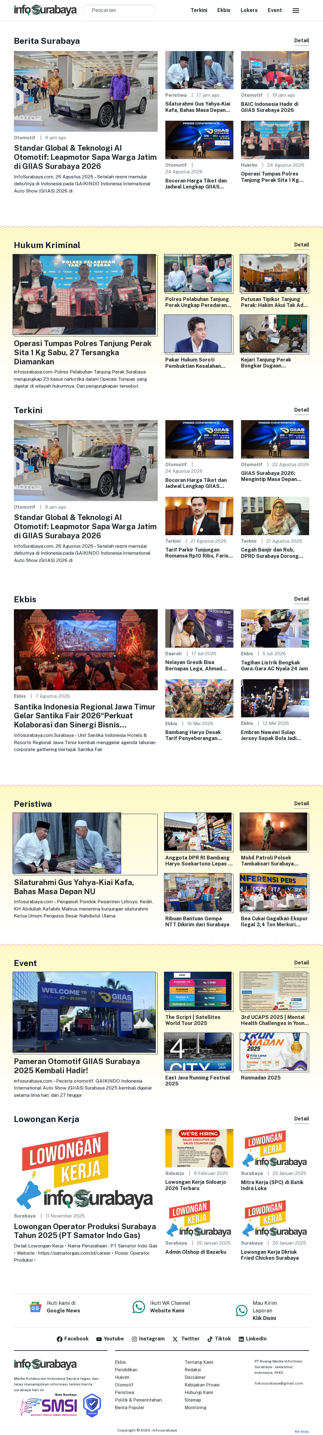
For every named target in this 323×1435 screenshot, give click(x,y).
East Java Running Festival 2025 (197, 1081)
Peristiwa (176, 95)
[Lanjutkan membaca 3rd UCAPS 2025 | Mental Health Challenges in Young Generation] (275, 992)
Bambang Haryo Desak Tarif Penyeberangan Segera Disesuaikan (193, 735)
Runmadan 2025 (261, 1078)
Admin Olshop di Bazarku (195, 1252)
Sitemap (193, 1400)
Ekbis (224, 10)
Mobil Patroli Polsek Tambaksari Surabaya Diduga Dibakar (267, 861)
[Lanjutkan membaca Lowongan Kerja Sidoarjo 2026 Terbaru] (199, 1148)
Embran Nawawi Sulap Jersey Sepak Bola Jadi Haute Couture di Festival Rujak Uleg (272, 735)
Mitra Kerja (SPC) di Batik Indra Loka (272, 1185)
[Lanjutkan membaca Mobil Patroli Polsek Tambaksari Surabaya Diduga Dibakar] (275, 833)
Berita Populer (129, 1407)
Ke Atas (302, 1431)
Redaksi (193, 1369)
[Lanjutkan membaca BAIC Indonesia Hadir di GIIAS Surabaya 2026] (275, 69)
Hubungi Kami (199, 1392)
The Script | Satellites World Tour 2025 (192, 1020)
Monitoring (196, 1407)
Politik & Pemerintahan (138, 1400)
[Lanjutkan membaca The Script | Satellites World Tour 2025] (199, 992)
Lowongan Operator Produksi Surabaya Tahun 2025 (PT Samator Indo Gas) (85, 1231)
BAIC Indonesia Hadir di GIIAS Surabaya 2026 (269, 107)
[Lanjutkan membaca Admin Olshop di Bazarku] (199, 1218)
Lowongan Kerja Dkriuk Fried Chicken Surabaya (270, 1255)
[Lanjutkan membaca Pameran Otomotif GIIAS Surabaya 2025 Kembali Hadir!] (86, 1013)
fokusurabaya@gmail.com (279, 1383)
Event (275, 10)
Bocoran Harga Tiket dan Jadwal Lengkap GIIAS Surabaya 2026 (196, 184)
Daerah (173, 653)
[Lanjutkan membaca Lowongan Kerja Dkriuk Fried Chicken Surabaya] (275, 1218)
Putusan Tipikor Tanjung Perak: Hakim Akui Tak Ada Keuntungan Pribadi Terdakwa (273, 302)
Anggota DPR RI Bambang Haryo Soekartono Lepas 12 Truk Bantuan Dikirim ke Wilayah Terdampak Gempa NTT (199, 861)
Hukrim (249, 165)
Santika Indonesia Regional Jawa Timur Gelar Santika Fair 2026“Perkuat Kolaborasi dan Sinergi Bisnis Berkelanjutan (85, 715)
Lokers (249, 10)
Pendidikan (126, 1369)
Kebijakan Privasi (202, 1384)
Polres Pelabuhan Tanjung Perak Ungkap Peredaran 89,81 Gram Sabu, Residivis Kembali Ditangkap (198, 302)
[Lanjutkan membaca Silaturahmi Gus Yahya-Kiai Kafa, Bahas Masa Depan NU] (199, 69)
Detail (301, 40)
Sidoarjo (174, 1173)
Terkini (199, 10)
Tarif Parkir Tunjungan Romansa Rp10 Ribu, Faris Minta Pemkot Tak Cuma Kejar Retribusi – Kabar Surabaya (196, 553)
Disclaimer (195, 1377)
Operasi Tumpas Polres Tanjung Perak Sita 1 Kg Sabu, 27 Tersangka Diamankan (270, 177)
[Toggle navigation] (296, 10)
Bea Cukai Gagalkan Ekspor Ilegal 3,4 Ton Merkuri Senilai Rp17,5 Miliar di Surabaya (274, 922)
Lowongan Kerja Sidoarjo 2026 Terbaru (195, 1185)
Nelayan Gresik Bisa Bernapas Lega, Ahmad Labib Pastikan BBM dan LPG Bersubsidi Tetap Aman (194, 665)
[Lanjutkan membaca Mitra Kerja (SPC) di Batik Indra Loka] (275, 1148)
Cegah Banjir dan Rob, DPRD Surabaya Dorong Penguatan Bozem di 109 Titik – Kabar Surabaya (271, 553)
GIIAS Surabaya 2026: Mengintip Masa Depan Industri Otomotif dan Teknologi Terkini (269, 476)
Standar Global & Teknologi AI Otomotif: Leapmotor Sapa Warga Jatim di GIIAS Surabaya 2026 (85, 157)
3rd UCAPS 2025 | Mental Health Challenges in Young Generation (274, 1020)
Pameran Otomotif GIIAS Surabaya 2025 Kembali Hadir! (77, 1066)
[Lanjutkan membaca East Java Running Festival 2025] (199, 1053)
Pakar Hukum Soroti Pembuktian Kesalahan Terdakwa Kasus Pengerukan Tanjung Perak (198, 363)
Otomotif (24, 137)
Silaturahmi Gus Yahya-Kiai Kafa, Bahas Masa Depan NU (197, 107)
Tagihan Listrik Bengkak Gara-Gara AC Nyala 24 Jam (274, 666)
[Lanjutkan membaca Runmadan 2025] (275, 1053)
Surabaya (25, 1215)
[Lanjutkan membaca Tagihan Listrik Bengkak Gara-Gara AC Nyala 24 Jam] (275, 628)
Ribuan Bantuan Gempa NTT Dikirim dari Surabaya (197, 922)
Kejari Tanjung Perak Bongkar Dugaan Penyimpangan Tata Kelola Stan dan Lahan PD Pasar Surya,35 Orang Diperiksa (273, 363)
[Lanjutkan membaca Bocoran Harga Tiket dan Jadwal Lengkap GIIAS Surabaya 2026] (199, 139)
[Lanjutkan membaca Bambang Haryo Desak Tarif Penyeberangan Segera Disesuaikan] (199, 698)
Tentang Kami (199, 1362)
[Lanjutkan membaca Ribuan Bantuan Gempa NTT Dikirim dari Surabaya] (199, 893)
